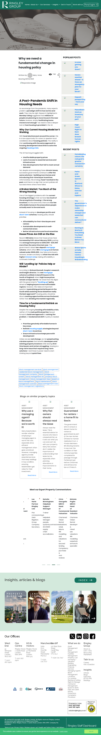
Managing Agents (74, 671)
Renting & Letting (74, 680)
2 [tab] (48, 565)
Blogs (86, 675)
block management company (34, 373)
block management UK (35, 377)
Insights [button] (55, 4)
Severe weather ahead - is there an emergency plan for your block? (79, 83)
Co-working (72, 678)
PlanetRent (88, 655)
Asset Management (73, 647)
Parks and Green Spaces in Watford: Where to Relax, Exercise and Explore (78, 183)
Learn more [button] (64, 731)
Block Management (73, 651)
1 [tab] (43, 565)
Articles (86, 673)
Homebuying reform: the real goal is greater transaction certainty (80, 160)
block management (50, 369)
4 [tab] (58, 565)
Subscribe (87, 677)
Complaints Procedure (72, 696)
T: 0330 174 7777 (44, 660)
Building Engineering (72, 664)
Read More (32, 475)
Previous (22, 531)
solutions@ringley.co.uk (77, 711)
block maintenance (43, 381)
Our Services (45, 4)
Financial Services (71, 668)
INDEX (83, 580)
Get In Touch (66, 4)
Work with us (78, 4)
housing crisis (32, 148)
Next (79, 531)
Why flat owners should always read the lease (50, 417)
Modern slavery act (31, 727)
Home (27, 4)
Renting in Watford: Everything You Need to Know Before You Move (79, 235)
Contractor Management (73, 685)
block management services (30, 369)
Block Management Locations (73, 674)
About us (87, 649)
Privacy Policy (19, 727)
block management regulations (31, 386)
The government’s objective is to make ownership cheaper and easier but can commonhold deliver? (81, 211)
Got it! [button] (91, 731)
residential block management (31, 372)
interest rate (30, 257)
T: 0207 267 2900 (8, 661)
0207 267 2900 (74, 707)
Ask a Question (89, 664)
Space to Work (73, 688)
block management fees (40, 379)
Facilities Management (73, 655)
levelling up (43, 282)
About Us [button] (34, 4)
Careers (86, 663)
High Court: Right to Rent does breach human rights (78, 133)
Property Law (73, 658)
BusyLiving (88, 653)
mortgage (50, 247)
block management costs (48, 384)
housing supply (36, 329)
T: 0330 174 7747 (57, 658)
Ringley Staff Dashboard (82, 725)
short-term (24, 215)
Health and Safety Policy (47, 727)
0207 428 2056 (74, 705)
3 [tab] (53, 565)
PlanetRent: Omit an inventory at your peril (80, 114)
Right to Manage (74, 682)
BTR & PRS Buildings (88, 679)
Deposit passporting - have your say (80, 100)
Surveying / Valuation (72, 660)
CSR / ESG (88, 651)
